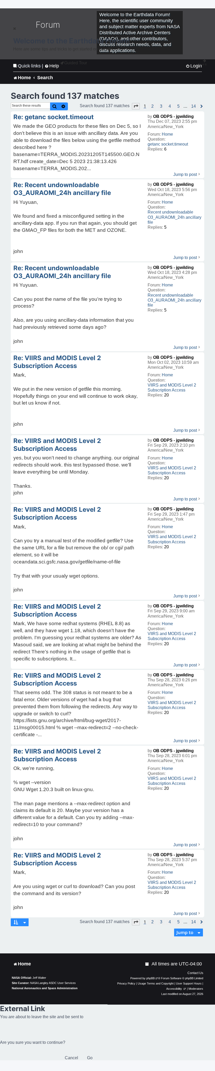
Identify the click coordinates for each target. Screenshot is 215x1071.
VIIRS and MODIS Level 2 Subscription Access (172, 387)
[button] (136, 106)
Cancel (71, 1058)
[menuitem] (147, 964)
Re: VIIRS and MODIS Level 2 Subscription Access (57, 362)
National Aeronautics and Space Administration (45, 988)
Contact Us (195, 973)
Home (167, 134)
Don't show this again (31, 65)
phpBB (150, 978)
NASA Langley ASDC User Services (53, 982)
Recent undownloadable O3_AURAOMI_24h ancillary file (174, 217)
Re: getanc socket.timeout (53, 117)
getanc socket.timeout (168, 144)
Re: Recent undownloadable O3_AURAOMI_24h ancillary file (62, 189)
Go (90, 1058)
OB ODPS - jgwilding (173, 116)
